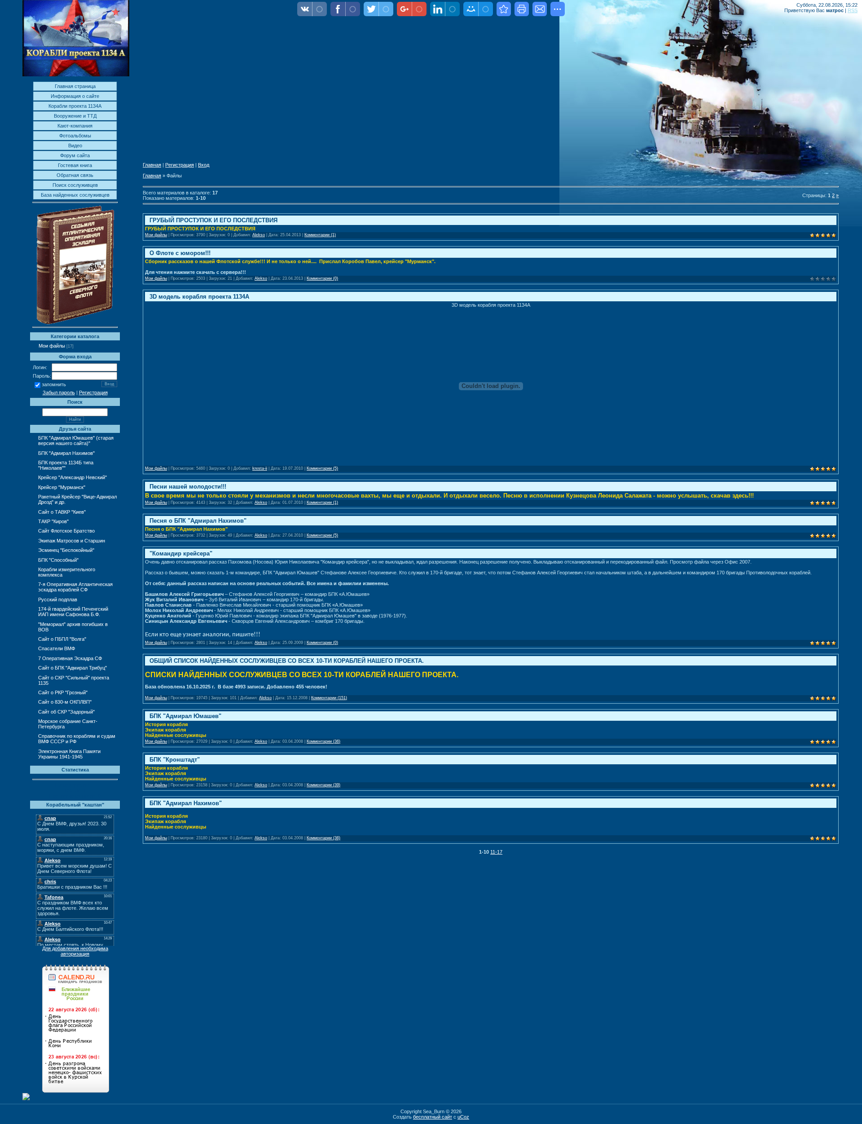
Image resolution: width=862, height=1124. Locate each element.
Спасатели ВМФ (56, 648)
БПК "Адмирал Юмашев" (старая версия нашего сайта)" (76, 440)
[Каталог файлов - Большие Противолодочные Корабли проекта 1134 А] (504, 9)
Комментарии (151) (329, 698)
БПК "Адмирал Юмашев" (185, 716)
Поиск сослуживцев (75, 185)
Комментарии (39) (323, 785)
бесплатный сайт (432, 1117)
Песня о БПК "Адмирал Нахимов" (198, 520)
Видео (75, 145)
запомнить (54, 385)
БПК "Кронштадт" (175, 759)
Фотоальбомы (75, 135)
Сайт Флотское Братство (66, 530)
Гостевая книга (75, 165)
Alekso (258, 235)
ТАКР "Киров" (53, 521)
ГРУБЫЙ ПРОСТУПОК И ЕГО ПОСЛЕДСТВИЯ (213, 220)
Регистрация (93, 392)
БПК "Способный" (58, 560)
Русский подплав (57, 599)
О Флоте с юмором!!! (180, 253)
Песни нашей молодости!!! (188, 486)
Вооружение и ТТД (75, 116)
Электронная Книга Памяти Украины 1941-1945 (69, 754)
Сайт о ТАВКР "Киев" (62, 512)
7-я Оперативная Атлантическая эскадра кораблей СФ (75, 587)
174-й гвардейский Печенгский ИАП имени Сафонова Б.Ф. (73, 611)
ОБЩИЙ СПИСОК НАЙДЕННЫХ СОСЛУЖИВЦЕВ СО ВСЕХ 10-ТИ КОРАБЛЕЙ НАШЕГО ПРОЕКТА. (287, 660)
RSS (853, 10)
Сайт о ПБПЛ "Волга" (62, 639)
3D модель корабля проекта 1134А (199, 296)
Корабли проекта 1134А (74, 106)
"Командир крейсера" (181, 553)
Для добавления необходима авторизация (75, 951)
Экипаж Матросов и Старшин (71, 540)
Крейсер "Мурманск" (61, 487)
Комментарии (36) (323, 741)
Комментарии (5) (322, 468)
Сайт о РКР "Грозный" (63, 692)
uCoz (463, 1117)
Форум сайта (75, 155)
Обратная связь (75, 175)
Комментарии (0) (322, 278)
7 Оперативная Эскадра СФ (70, 658)
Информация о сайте (75, 96)
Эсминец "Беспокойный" (66, 550)
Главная (152, 164)
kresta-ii (259, 468)
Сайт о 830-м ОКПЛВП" (65, 702)
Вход (203, 164)
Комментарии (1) (320, 235)
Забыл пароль (59, 392)
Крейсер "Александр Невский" (72, 477)
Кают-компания (74, 125)
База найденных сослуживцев (75, 195)
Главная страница (75, 86)
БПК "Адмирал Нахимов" (66, 453)
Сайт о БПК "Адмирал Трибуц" (72, 667)
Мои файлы (52, 345)
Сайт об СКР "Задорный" (66, 711)
